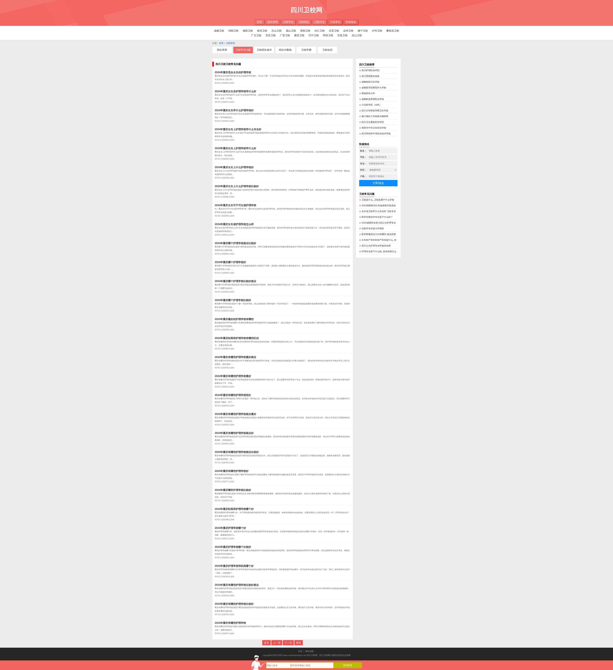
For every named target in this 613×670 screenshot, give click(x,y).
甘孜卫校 (342, 35)
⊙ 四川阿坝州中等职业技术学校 (375, 133)
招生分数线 (285, 49)
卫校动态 (327, 49)
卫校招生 (304, 22)
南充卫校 (262, 30)
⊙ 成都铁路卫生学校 (369, 82)
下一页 (288, 642)
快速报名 (351, 22)
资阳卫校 (305, 30)
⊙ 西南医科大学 (367, 93)
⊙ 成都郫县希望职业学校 (371, 99)
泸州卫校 (377, 30)
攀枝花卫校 (392, 30)
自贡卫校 (334, 30)
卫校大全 (319, 22)
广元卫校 (256, 35)
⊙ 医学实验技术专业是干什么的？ (376, 217)
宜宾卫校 (270, 35)
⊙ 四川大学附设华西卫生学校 (373, 110)
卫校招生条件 (264, 49)
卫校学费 (306, 49)
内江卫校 (319, 30)
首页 (259, 22)
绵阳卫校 (233, 30)
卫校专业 (288, 22)
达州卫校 (348, 30)
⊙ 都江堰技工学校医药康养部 (373, 116)
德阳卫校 (248, 30)
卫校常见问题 (243, 49)
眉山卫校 (291, 30)
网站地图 (309, 651)
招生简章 (273, 22)
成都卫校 (219, 30)
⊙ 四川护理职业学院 (369, 70)
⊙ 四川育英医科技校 (369, 76)
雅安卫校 (299, 35)
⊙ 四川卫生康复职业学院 (371, 122)
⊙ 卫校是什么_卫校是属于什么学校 (376, 199)
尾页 (298, 642)
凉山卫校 (357, 35)
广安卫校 (285, 35)
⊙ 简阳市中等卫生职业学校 (372, 128)
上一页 (277, 642)
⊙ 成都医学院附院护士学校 (372, 87)
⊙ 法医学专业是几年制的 (371, 228)
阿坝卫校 (328, 35)
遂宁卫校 (363, 30)
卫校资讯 (335, 22)
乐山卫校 (276, 30)
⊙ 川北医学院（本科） (370, 105)
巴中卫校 (314, 35)
